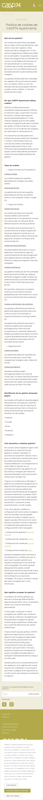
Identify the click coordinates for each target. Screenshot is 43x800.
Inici (3, 14)
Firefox (30, 539)
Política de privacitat (10, 727)
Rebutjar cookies (13, 796)
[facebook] (4, 706)
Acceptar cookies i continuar (17, 790)
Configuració (11, 785)
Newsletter (6, 714)
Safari (30, 550)
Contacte (5, 717)
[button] (39, 5)
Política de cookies (9, 730)
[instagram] (11, 706)
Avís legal (5, 733)
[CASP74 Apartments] (11, 6)
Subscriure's (33, 694)
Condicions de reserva (10, 724)
